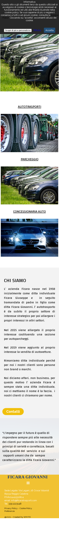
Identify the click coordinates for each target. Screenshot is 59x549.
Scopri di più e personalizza (17, 30)
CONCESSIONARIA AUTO (29, 211)
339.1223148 (14, 503)
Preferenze (9, 511)
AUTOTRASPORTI (29, 107)
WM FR (27, 517)
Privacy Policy (10, 508)
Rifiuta (37, 30)
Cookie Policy (25, 508)
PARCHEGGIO (29, 159)
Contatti (13, 412)
